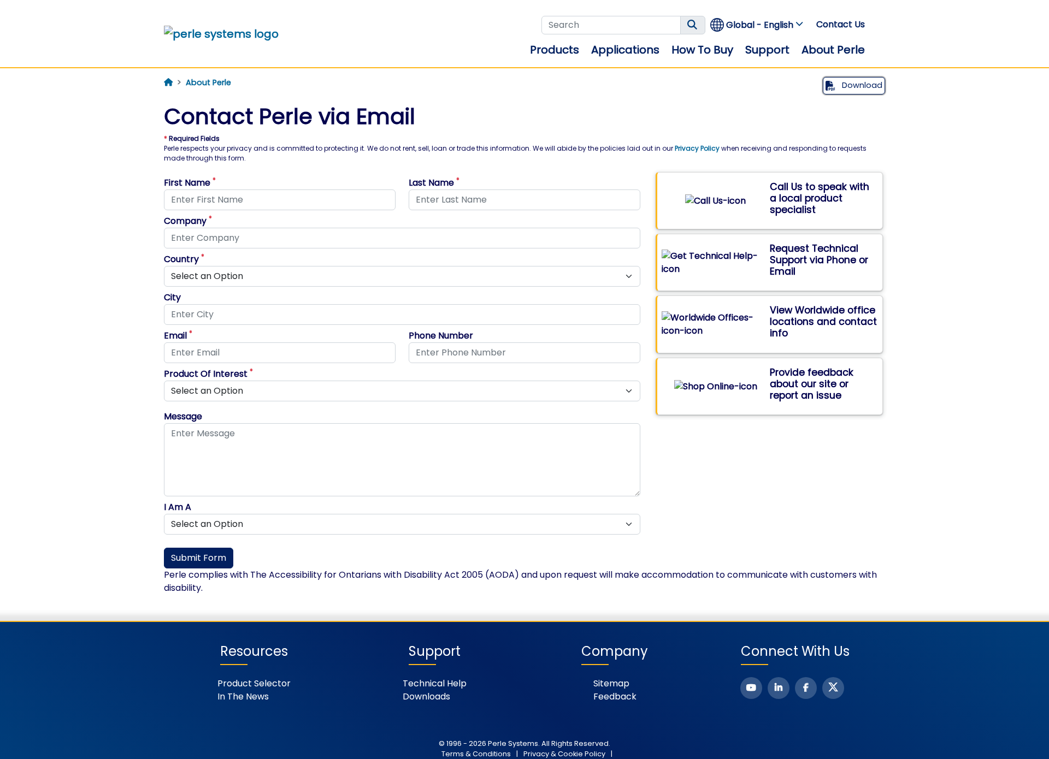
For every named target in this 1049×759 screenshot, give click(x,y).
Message (183, 416)
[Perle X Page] (833, 688)
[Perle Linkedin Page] (778, 688)
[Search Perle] (692, 25)
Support (767, 49)
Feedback (615, 696)
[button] (757, 25)
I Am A (177, 507)
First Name (190, 182)
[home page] (168, 82)
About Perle (833, 49)
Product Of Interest (208, 373)
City (172, 297)
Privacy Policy (697, 148)
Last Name (434, 182)
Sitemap (611, 683)
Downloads (426, 696)
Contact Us (840, 24)
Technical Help (435, 683)
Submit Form (198, 558)
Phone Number (441, 335)
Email (178, 335)
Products (554, 49)
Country (184, 259)
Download (861, 85)
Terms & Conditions (476, 753)
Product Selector (254, 683)
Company (188, 221)
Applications (625, 49)
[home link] (221, 34)
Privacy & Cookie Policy (564, 753)
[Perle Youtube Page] (751, 688)
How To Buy (702, 49)
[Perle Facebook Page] (806, 688)
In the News (243, 696)
